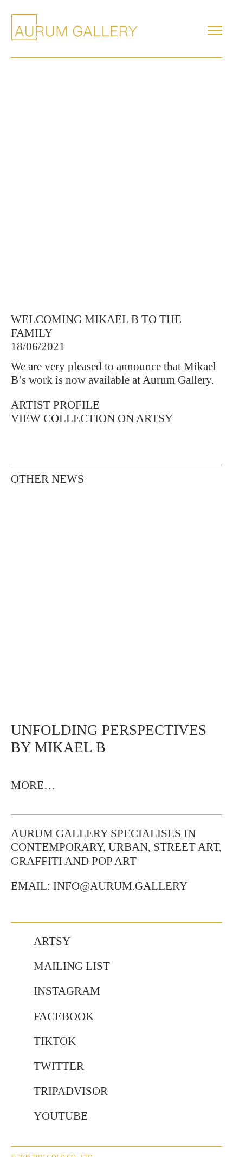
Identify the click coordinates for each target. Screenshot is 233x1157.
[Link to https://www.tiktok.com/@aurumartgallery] (16, 1041)
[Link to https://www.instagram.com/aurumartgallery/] (16, 991)
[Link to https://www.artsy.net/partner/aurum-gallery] (16, 941)
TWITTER (59, 1066)
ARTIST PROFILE (55, 404)
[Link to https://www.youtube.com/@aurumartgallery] (16, 1116)
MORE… (33, 785)
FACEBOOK (64, 1016)
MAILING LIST (72, 965)
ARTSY (52, 941)
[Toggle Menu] (215, 30)
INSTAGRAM (67, 990)
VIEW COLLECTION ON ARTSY (92, 418)
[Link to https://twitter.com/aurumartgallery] (16, 1066)
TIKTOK (55, 1041)
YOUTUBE (61, 1115)
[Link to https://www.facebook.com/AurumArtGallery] (16, 1016)
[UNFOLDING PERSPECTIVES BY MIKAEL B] (116, 602)
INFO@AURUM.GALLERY (120, 885)
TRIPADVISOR (71, 1090)
